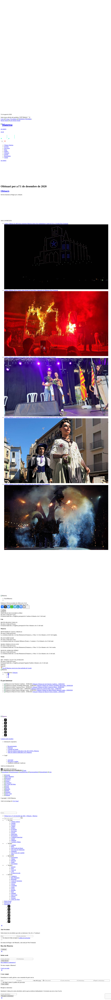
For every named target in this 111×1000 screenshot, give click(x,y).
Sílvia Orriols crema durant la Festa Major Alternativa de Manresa (32, 290)
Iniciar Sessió (7, 901)
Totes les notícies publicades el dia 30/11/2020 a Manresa (23, 751)
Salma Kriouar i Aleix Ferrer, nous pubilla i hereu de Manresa (31, 357)
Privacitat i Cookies (13, 761)
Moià (12, 846)
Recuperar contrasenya (7, 996)
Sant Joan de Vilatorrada (17, 849)
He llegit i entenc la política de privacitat (14, 982)
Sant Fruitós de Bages (17, 848)
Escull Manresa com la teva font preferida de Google (17, 668)
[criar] (50, 772)
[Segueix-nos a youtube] (5, 733)
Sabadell (13, 893)
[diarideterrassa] (23, 772)
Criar (12, 871)
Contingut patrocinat (16, 837)
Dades (13, 862)
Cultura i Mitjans (9, 223)
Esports (6, 154)
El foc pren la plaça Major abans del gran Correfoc (28, 484)
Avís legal (10, 760)
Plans (5, 150)
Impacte (13, 867)
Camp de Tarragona (16, 881)
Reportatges (7, 156)
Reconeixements (12, 746)
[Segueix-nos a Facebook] (5, 720)
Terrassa (13, 898)
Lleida (13, 887)
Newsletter (7, 904)
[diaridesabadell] (14, 772)
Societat (6, 146)
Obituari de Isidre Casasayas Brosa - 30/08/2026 (51, 687)
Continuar (3, 949)
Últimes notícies (15, 821)
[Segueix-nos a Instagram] (5, 727)
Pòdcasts (13, 860)
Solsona (13, 896)
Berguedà (13, 879)
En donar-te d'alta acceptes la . (16, 938)
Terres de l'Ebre (15, 899)
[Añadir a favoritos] (28, 607)
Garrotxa (13, 882)
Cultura (13, 826)
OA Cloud (15, 801)
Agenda (13, 823)
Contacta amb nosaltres (7, 739)
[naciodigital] (5, 772)
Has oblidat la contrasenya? (8, 962)
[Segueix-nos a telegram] (5, 730)
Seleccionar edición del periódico (10, 117)
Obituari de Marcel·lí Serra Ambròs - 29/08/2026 (51, 691)
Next (12, 868)
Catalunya (14, 876)
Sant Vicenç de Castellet (17, 853)
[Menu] (3, 142)
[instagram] (8, 677)
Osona (13, 888)
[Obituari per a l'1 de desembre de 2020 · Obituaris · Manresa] (6, 124)
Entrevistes (14, 834)
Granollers (14, 885)
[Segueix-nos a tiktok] (5, 736)
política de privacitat (24, 938)
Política (6, 151)
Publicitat (10, 748)
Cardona (13, 845)
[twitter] (8, 675)
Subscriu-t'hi (7, 902)
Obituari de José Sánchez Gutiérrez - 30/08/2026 (51, 684)
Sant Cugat (14, 895)
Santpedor (14, 851)
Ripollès (13, 890)
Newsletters (13, 119)
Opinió (6, 157)
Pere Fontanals (64, 223)
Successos (7, 148)
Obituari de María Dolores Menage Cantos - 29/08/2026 (57, 690)
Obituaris (6, 153)
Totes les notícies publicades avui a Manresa (20, 752)
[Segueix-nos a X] (5, 723)
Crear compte (4, 984)
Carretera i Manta (16, 842)
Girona (13, 884)
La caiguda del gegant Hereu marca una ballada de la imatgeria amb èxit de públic (36, 417)
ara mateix (3, 160)
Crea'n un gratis (5, 968)
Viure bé (13, 870)
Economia (14, 829)
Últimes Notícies (8, 145)
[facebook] (8, 674)
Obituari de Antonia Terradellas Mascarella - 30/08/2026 (57, 685)
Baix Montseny (15, 877)
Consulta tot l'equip (13, 749)
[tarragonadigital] (33, 772)
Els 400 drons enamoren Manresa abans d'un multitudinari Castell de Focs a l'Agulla (37, 223)
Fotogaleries (14, 857)
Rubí (12, 891)
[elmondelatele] (43, 772)
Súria (12, 854)
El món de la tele (15, 873)
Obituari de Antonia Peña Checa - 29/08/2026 (48, 688)
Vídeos (13, 859)
